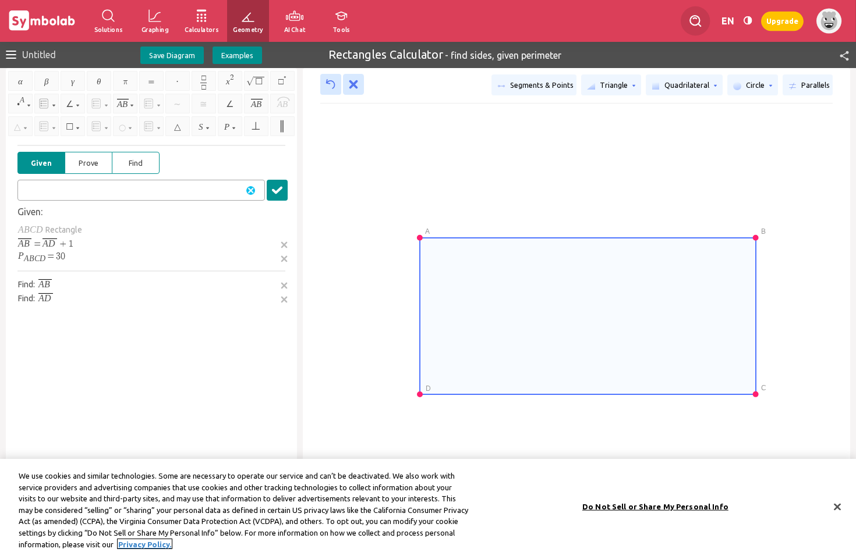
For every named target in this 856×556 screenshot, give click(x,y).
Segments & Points (541, 85)
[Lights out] (748, 21)
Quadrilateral (687, 85)
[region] (428, 507)
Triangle (613, 85)
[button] (839, 55)
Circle (755, 85)
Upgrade (782, 20)
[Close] (837, 506)
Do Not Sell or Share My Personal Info (655, 506)
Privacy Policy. (144, 544)
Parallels (815, 85)
